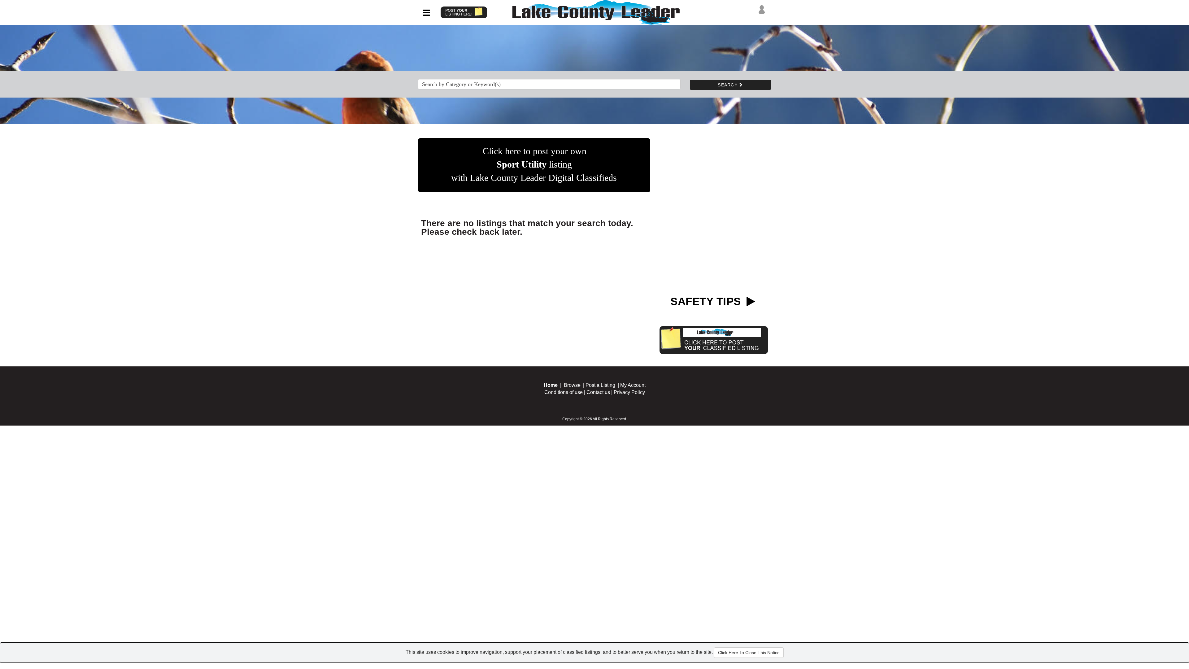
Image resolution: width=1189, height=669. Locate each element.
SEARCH (728, 84)
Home (551, 385)
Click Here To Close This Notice (749, 652)
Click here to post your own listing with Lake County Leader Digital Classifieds (534, 164)
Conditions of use (563, 392)
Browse (572, 385)
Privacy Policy (629, 392)
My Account (633, 385)
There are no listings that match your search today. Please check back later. (527, 227)
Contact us (598, 392)
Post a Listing (600, 385)
